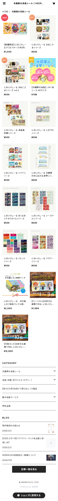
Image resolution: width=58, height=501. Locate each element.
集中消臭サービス (10, 397)
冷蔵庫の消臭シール (11, 371)
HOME (5, 11)
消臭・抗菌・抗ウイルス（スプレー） (17, 380)
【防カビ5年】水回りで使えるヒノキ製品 (19, 388)
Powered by (26, 487)
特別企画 (6, 406)
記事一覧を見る (29, 469)
